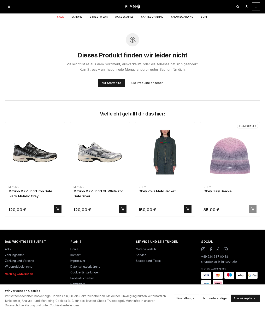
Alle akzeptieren (245, 298)
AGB (8, 249)
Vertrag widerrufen (19, 274)
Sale (60, 16)
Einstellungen (186, 298)
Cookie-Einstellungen (64, 305)
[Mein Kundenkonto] (247, 6)
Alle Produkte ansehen (147, 83)
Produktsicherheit (82, 278)
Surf (204, 16)
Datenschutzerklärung (20, 305)
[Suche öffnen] (238, 6)
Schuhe (76, 16)
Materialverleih (146, 249)
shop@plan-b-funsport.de (219, 261)
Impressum (77, 260)
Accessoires (124, 16)
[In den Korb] (57, 209)
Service (141, 255)
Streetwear (99, 16)
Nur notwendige (215, 298)
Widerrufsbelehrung (19, 266)
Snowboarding (182, 16)
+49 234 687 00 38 (214, 256)
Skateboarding (152, 16)
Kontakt (75, 255)
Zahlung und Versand (19, 260)
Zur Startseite (111, 83)
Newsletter (77, 284)
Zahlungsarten (14, 255)
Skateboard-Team (148, 260)
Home (74, 249)
